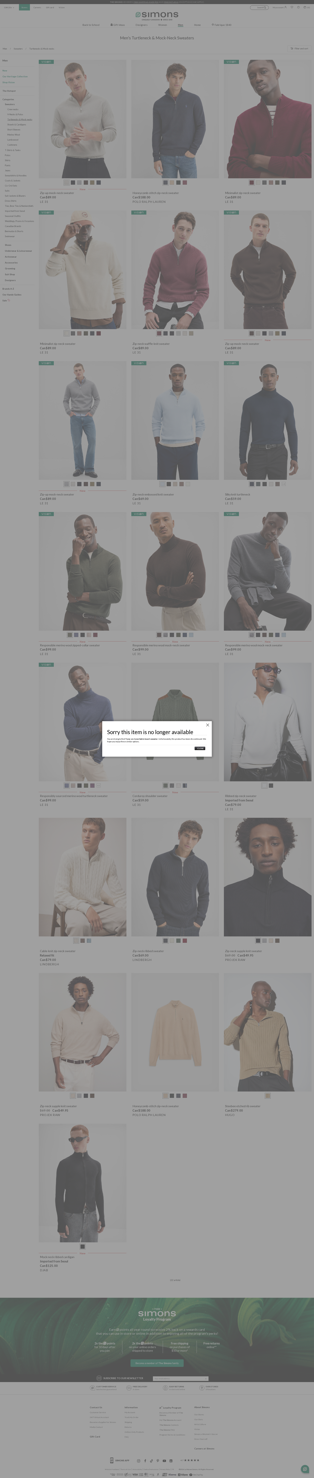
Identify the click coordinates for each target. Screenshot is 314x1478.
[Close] (207, 724)
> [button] (200, 748)
